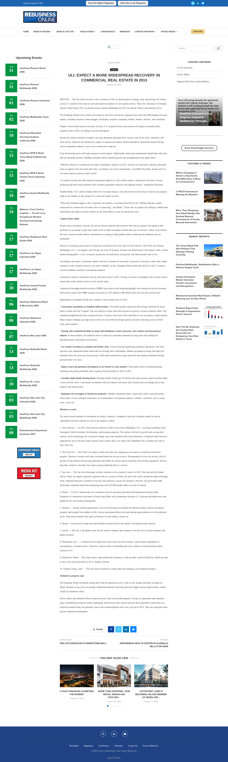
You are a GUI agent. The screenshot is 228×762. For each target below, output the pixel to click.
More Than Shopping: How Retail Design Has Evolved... (114, 694)
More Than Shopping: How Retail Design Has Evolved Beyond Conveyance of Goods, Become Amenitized (188, 216)
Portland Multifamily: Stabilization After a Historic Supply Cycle (197, 266)
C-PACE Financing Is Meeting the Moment (187, 193)
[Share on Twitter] (118, 629)
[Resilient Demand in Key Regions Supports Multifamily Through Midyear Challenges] (199, 110)
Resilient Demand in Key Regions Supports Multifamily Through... (196, 117)
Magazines (88, 746)
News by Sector (65, 32)
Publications (87, 32)
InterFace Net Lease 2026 (33, 335)
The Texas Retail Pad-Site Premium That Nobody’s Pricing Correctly (187, 250)
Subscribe (197, 31)
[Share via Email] (133, 629)
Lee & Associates (184, 68)
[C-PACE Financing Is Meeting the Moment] (77, 676)
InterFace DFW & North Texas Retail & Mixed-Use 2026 (33, 157)
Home (26, 32)
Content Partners (144, 32)
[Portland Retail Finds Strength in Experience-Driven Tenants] (213, 313)
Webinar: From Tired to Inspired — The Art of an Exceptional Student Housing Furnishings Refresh (32, 217)
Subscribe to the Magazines (133, 3)
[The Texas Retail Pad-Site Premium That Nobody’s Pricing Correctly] (213, 250)
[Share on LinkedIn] (126, 629)
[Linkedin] (198, 3)
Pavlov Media (183, 74)
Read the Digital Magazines (101, 3)
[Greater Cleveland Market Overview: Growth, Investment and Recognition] (213, 281)
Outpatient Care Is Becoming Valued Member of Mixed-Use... (151, 694)
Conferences (108, 32)
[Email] (203, 3)
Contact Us (133, 746)
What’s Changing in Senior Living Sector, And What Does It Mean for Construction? (188, 177)
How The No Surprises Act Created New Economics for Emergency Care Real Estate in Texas (187, 333)
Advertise (118, 746)
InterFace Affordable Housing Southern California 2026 (30, 137)
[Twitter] (193, 3)
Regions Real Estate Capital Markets (193, 81)
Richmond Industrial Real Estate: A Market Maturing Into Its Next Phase (198, 297)
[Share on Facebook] (111, 629)
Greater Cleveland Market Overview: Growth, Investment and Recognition (186, 281)
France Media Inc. (151, 746)
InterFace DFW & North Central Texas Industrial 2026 (32, 177)
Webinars (125, 32)
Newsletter (74, 746)
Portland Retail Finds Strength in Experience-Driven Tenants (188, 311)
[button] (64, 685)
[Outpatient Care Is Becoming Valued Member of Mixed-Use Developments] (151, 676)
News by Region (42, 32)
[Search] (218, 48)
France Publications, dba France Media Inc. (117, 751)
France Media (168, 32)
